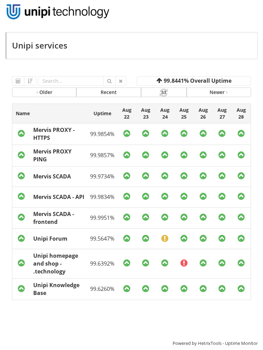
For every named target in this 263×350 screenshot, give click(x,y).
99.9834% (102, 197)
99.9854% (102, 134)
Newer (218, 92)
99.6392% (102, 263)
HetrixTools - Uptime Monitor (228, 343)
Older (45, 92)
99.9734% (102, 176)
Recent (109, 92)
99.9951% (102, 217)
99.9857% (102, 155)
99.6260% (102, 289)
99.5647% (102, 238)
